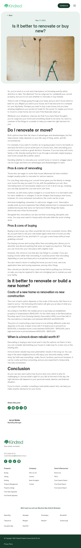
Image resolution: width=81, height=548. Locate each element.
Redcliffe (25, 526)
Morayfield (63, 515)
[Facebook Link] (5, 461)
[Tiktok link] (14, 461)
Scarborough (64, 520)
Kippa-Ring (7, 515)
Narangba (25, 515)
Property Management (11, 484)
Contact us (64, 6)
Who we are (33, 473)
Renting (6, 480)
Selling (6, 476)
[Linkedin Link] (19, 461)
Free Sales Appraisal (10, 492)
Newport (44, 520)
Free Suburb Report (60, 488)
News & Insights (34, 480)
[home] (13, 6)
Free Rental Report (60, 484)
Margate (25, 520)
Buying (6, 473)
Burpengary (44, 515)
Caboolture (7, 520)
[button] (74, 5)
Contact (31, 484)
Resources (57, 473)
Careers (31, 476)
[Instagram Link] (10, 461)
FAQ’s (56, 476)
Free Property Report (60, 480)
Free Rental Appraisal (10, 495)
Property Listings (9, 488)
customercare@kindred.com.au (15, 456)
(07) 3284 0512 (10, 453)
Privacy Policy (8, 544)
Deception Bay (8, 526)
